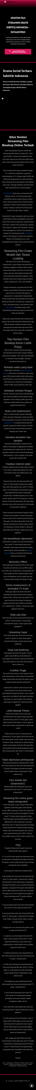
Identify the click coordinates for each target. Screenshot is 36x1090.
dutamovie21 (7, 193)
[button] (18, 51)
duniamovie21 (9, 423)
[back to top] (31, 1085)
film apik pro (10, 307)
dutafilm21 (28, 233)
